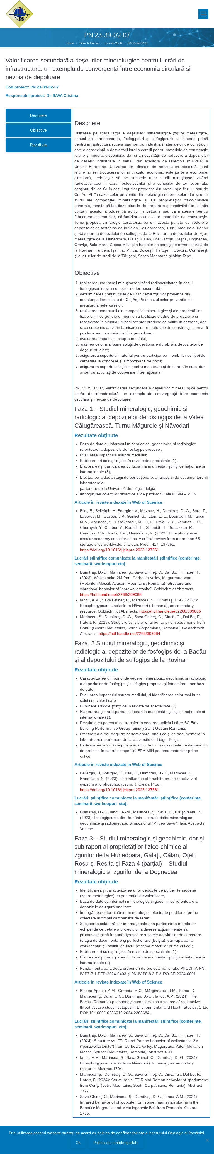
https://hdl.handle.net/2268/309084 (129, 633)
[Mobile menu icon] (203, 14)
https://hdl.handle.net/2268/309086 (170, 611)
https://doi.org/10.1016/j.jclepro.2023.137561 (119, 550)
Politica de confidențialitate (115, 1142)
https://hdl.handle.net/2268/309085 (111, 594)
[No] (207, 1140)
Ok (78, 1142)
